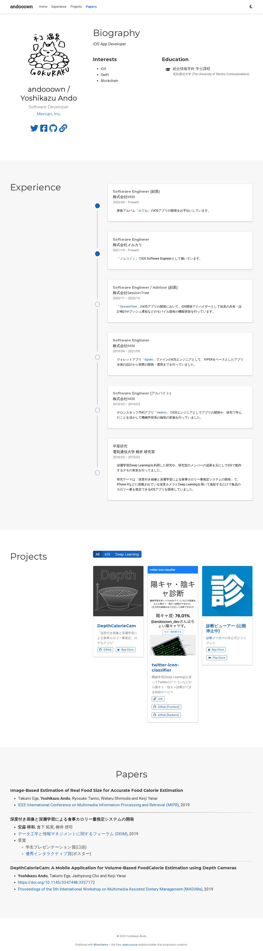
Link (160, 698)
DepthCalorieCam (116, 625)
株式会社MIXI (124, 197)
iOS (107, 554)
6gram (149, 359)
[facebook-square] (43, 130)
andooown (21, 6)
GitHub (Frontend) (168, 706)
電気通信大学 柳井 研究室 (134, 452)
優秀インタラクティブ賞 (49, 853)
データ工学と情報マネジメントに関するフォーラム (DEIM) (72, 834)
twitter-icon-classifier (165, 667)
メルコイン (127, 258)
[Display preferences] (251, 7)
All (98, 554)
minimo (161, 412)
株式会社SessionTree (131, 293)
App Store (127, 649)
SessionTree (128, 306)
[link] (63, 130)
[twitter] (34, 130)
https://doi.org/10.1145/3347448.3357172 (56, 882)
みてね (143, 210)
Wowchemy (101, 944)
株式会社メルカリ (127, 245)
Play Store (218, 657)
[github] (53, 130)
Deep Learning (127, 554)
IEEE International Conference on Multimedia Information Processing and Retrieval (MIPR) (98, 805)
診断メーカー (215, 638)
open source (130, 944)
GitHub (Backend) (168, 714)
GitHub (107, 649)
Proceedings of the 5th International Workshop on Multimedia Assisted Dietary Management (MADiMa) (110, 889)
